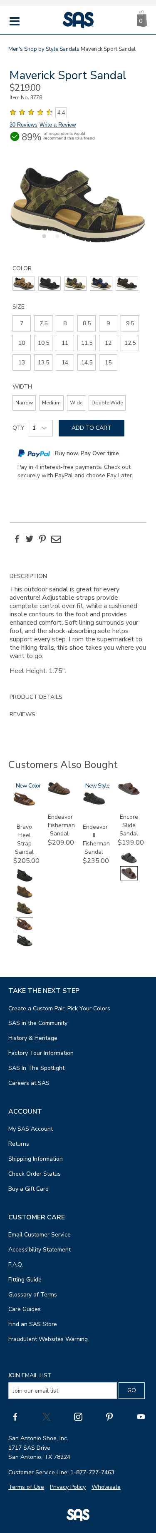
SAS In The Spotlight (36, 1068)
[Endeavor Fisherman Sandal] (59, 793)
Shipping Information (35, 1159)
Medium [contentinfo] (51, 402)
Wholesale (106, 1487)
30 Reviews (23, 125)
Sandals (69, 49)
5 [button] (96, 240)
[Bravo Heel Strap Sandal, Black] (24, 946)
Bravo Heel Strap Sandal (24, 839)
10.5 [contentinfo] (43, 343)
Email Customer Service (39, 1235)
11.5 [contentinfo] (86, 343)
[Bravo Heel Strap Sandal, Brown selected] (24, 929)
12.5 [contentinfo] (130, 343)
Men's (15, 49)
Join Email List (30, 1375)
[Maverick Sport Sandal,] (78, 205)
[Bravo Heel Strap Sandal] (24, 804)
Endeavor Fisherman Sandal (61, 825)
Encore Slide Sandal (128, 825)
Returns (18, 1144)
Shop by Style (41, 49)
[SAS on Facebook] (15, 1416)
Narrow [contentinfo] (24, 402)
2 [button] (56, 240)
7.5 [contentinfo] (43, 323)
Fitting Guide (25, 1280)
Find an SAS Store (32, 1324)
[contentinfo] (23, 284)
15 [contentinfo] (108, 362)
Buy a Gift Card (28, 1189)
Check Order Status (34, 1174)
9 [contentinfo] (108, 323)
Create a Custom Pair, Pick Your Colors (59, 1008)
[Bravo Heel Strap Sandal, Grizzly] (24, 897)
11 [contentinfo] (65, 343)
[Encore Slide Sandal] (129, 794)
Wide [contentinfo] (76, 402)
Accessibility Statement (39, 1250)
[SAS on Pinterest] (109, 1416)
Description (28, 576)
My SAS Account (30, 1129)
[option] (78, 205)
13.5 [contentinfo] (43, 362)
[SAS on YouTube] (141, 1416)
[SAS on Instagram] (78, 1416)
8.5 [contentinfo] (87, 323)
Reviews (22, 714)
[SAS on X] (46, 1416)
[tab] (78, 628)
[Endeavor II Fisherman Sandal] (94, 803)
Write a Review (58, 125)
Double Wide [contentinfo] (107, 402)
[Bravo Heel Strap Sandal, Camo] (24, 913)
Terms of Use (26, 1487)
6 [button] (109, 240)
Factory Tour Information (41, 1053)
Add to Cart (91, 428)
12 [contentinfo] (108, 343)
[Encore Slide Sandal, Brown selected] (129, 878)
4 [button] (82, 240)
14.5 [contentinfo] (86, 362)
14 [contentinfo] (65, 362)
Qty (18, 428)
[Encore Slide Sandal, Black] (129, 862)
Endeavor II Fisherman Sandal (96, 839)
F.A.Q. (15, 1265)
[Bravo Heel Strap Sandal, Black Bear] (24, 881)
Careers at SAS (29, 1083)
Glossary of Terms (32, 1295)
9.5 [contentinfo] (130, 323)
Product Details (36, 697)
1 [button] (42, 240)
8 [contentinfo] (65, 323)
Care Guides (24, 1309)
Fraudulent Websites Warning (48, 1339)
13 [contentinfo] (21, 362)
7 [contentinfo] (21, 323)
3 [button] (69, 240)
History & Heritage (32, 1038)
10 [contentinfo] (21, 343)
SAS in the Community (37, 1023)
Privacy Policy (68, 1487)
